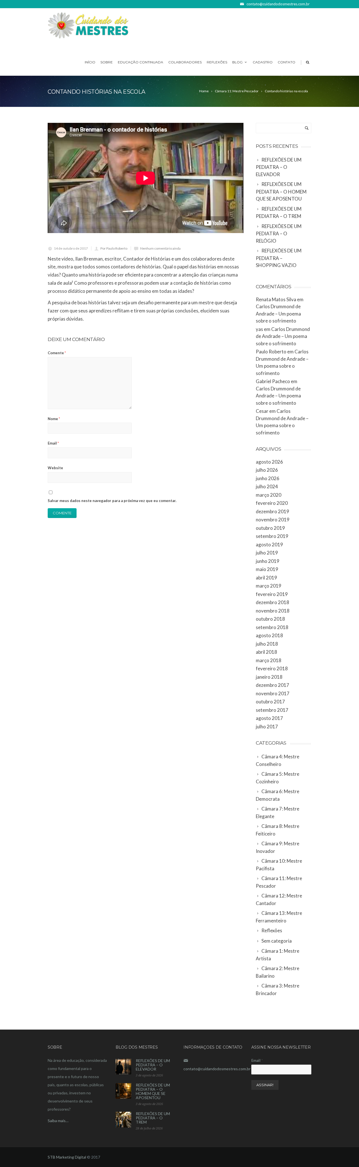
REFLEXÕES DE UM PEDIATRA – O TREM (153, 1117)
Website (55, 468)
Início (90, 62)
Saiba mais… (58, 1120)
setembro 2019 (272, 536)
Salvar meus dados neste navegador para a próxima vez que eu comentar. (112, 500)
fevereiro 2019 (272, 594)
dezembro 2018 (272, 602)
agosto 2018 (269, 635)
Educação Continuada (140, 62)
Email (53, 443)
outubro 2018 (270, 619)
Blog (237, 62)
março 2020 (268, 495)
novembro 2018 (272, 611)
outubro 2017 (270, 702)
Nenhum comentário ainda (160, 248)
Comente (57, 353)
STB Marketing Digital (67, 1157)
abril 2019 (266, 578)
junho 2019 (267, 561)
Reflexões (217, 62)
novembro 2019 (272, 519)
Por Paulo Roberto (113, 248)
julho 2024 (267, 486)
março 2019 (268, 586)
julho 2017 (267, 726)
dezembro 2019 (272, 511)
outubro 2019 (270, 528)
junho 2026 (267, 478)
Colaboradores (185, 62)
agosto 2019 (269, 544)
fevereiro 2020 (272, 503)
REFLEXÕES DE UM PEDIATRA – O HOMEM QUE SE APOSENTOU (153, 1091)
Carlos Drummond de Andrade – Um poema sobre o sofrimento (278, 313)
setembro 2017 (272, 710)
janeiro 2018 (269, 677)
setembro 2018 (272, 627)
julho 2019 (267, 553)
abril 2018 (266, 652)
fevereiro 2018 (272, 668)
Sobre (106, 62)
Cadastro (263, 62)
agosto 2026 (269, 462)
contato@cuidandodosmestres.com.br (216, 1068)
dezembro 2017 (272, 685)
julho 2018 (267, 644)
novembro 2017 (272, 693)
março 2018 (268, 660)
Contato (286, 62)
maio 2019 (267, 569)
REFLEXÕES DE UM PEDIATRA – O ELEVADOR (153, 1064)
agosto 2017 (269, 718)
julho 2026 (267, 470)
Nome (54, 418)
